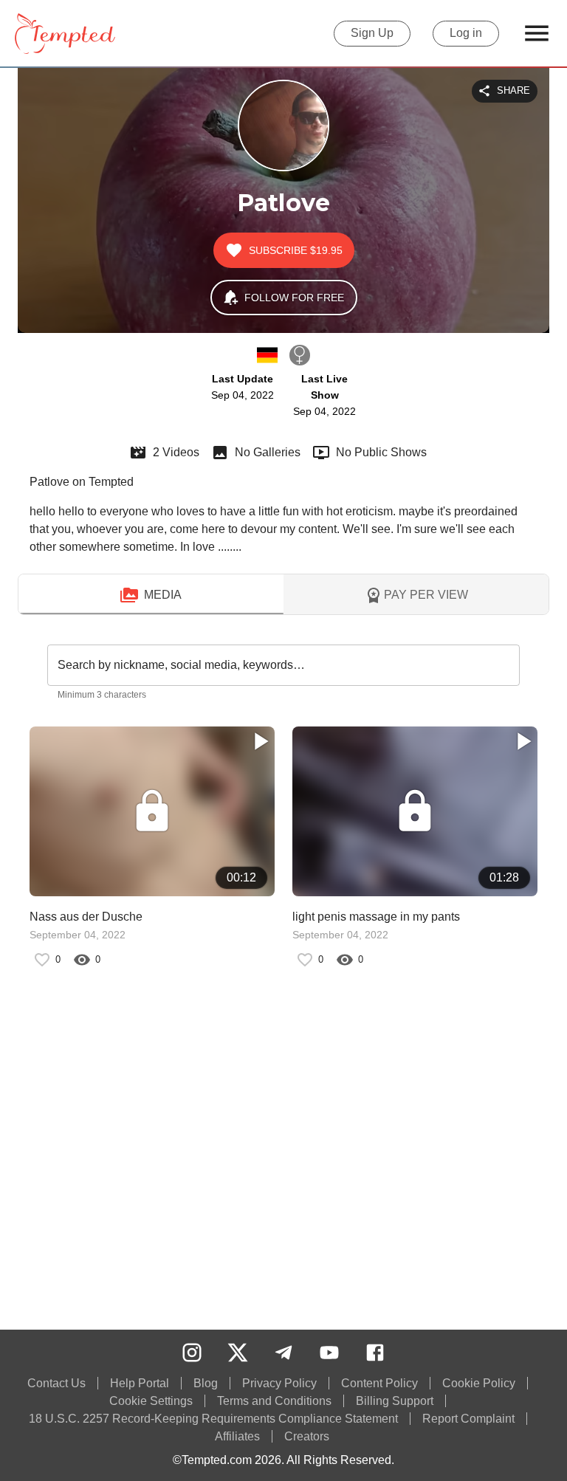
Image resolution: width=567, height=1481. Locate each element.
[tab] (151, 595)
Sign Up (372, 33)
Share (513, 90)
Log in (466, 33)
